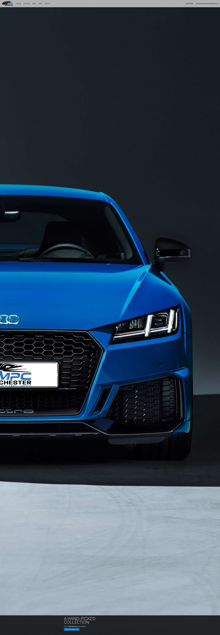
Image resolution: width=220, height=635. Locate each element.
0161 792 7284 (189, 3)
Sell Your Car (26, 3)
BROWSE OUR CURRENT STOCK (71, 629)
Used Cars (18, 3)
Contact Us (47, 3)
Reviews (40, 3)
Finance (34, 3)
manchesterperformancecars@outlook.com (207, 3)
